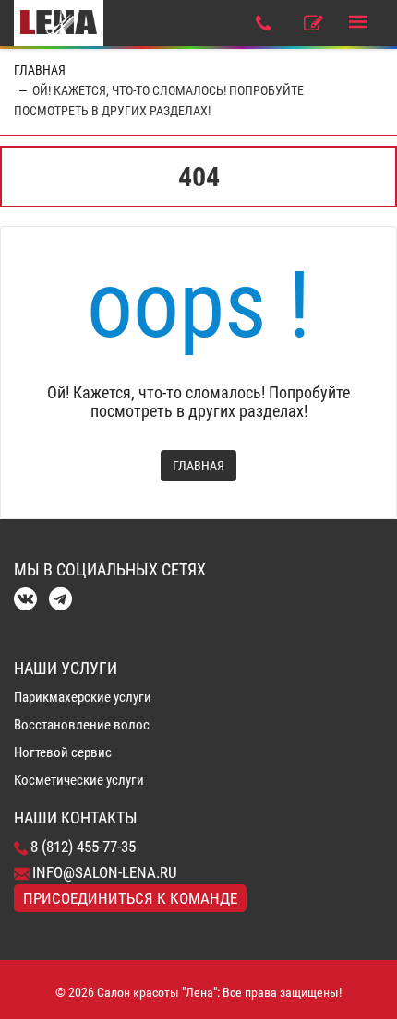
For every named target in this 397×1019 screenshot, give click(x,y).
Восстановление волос (82, 725)
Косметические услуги (79, 780)
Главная (40, 70)
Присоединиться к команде (130, 898)
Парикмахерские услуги (82, 697)
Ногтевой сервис (63, 752)
